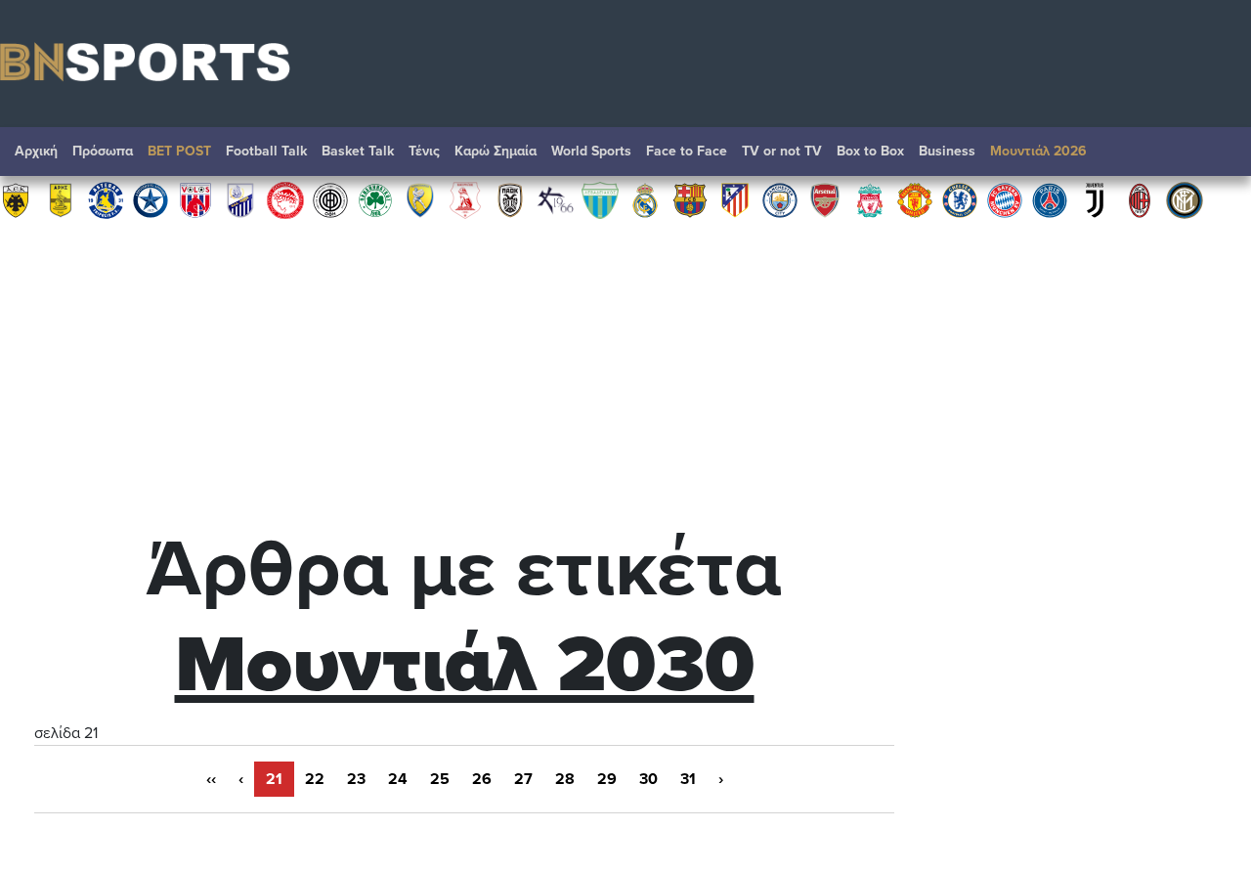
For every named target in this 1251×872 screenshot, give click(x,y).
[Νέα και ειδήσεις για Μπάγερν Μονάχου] (1004, 199)
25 (440, 779)
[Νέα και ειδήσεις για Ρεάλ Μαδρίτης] (645, 199)
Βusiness (947, 151)
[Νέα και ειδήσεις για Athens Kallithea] (555, 199)
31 (688, 779)
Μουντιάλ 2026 (1038, 151)
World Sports (591, 151)
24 (398, 779)
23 (356, 779)
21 (274, 779)
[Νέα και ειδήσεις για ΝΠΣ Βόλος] (195, 199)
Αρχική (36, 151)
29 (607, 779)
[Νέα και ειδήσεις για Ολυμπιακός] (285, 199)
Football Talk (266, 151)
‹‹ (211, 779)
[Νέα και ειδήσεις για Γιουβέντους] (1094, 199)
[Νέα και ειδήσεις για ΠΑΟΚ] (510, 199)
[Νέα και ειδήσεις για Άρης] (60, 199)
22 (314, 779)
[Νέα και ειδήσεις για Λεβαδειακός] (600, 199)
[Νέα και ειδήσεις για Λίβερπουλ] (869, 199)
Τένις (424, 151)
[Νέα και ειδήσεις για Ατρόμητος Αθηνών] (150, 199)
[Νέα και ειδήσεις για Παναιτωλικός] (420, 199)
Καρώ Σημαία (495, 151)
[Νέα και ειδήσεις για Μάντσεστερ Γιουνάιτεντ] (914, 199)
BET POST (179, 151)
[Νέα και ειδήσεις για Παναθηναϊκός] (375, 199)
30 (648, 779)
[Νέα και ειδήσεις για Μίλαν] (1139, 199)
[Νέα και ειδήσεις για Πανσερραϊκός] (465, 199)
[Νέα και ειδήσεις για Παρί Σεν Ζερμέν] (1049, 199)
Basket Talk (358, 151)
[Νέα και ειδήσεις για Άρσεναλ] (824, 199)
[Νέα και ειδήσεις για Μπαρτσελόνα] (690, 199)
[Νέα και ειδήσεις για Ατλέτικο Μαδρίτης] (735, 199)
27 (523, 779)
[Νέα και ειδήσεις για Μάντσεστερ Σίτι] (779, 199)
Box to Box (870, 151)
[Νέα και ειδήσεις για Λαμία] (240, 199)
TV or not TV (782, 151)
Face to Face (686, 151)
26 (482, 779)
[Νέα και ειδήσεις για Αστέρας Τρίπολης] (105, 199)
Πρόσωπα (102, 151)
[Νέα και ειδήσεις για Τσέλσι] (959, 199)
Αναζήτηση (1216, 156)
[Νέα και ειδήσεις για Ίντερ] (1184, 199)
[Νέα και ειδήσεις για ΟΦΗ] (330, 199)
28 (565, 779)
